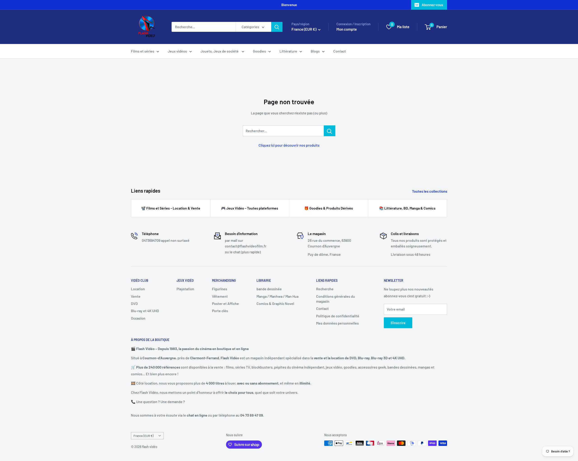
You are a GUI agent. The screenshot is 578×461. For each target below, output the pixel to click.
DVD (134, 303)
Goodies (259, 51)
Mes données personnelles (337, 323)
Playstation (185, 289)
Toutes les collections (430, 191)
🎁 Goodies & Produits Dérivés (328, 208)
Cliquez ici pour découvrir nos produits (289, 145)
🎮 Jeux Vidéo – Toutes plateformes (249, 208)
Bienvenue (289, 5)
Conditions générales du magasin (335, 298)
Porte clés (220, 311)
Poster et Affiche (225, 303)
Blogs (315, 51)
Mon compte (346, 29)
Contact (339, 51)
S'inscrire (398, 322)
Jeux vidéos (177, 51)
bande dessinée (269, 289)
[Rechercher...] (329, 130)
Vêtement (220, 296)
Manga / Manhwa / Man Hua (277, 296)
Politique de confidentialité (337, 316)
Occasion (138, 318)
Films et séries (142, 51)
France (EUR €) (143, 436)
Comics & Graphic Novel (275, 303)
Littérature (288, 51)
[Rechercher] (276, 27)
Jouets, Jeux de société (219, 51)
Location (138, 289)
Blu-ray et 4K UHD (145, 311)
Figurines (219, 289)
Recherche (324, 289)
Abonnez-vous (432, 5)
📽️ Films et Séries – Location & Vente (170, 208)
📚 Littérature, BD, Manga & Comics (407, 208)
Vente (135, 296)
